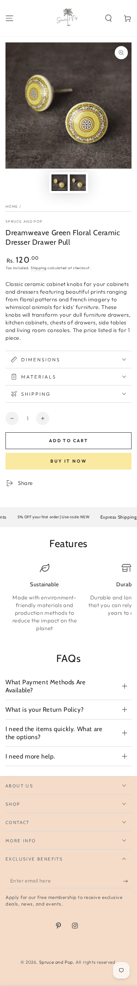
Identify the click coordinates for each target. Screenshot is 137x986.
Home (11, 206)
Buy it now (68, 461)
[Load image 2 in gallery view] (78, 182)
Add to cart (68, 440)
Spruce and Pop (23, 221)
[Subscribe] (127, 881)
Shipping (39, 268)
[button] (108, 18)
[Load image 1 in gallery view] (60, 182)
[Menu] (9, 18)
